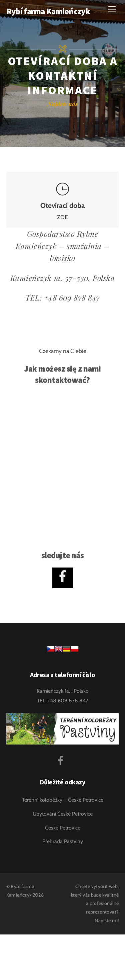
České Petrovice (62, 828)
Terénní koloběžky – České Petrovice (62, 800)
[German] (67, 651)
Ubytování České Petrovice (63, 814)
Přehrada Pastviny (62, 841)
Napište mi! (107, 921)
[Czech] (51, 651)
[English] (59, 651)
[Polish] (75, 651)
